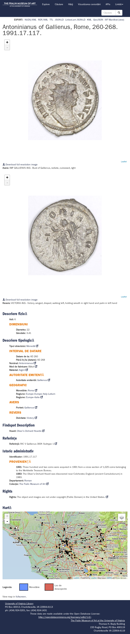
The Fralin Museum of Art (32, 483)
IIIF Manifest (111, 19)
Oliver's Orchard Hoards (29, 430)
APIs (108, 4)
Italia (37, 397)
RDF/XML (43, 19)
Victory (30, 417)
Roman (28, 480)
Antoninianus (26, 363)
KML (89, 19)
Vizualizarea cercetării (89, 4)
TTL (51, 19)
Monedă (30, 346)
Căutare (59, 4)
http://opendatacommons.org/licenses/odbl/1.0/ (64, 617)
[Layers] (121, 517)
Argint (22, 369)
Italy (45, 393)
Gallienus (42, 380)
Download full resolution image (21, 164)
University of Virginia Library (19, 603)
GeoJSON (98, 19)
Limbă (118, 4)
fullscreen (21, 596)
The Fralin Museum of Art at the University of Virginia (98, 620)
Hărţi (70, 4)
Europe (30, 393)
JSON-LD (59, 19)
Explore (46, 4)
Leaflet (124, 161)
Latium (51, 393)
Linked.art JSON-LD (75, 19)
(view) (121, 19)
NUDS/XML (30, 19)
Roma (31, 390)
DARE (109, 577)
